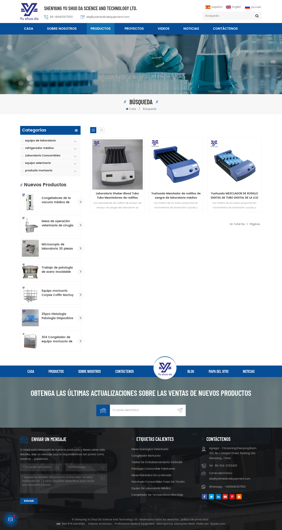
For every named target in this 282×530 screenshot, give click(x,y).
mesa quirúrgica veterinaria (149, 449)
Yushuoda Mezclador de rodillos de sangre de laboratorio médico (176, 195)
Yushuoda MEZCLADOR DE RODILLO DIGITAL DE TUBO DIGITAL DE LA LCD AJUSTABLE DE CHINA (234, 195)
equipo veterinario (38, 163)
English (236, 7)
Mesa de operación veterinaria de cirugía (57, 223)
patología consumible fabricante (153, 469)
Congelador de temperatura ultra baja (157, 495)
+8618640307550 (235, 487)
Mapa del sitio (218, 371)
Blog (190, 371)
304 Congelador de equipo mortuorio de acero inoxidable (57, 339)
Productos (101, 28)
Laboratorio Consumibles (42, 155)
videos (164, 28)
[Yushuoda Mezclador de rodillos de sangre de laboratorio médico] (176, 164)
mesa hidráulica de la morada (151, 475)
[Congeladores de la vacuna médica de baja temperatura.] (30, 201)
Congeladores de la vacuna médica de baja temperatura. (56, 200)
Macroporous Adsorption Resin (176, 524)
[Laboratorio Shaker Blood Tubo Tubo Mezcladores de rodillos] (117, 164)
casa (30, 371)
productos (56, 371)
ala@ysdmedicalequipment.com (107, 17)
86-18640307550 (61, 17)
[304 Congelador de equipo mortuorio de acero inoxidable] (30, 341)
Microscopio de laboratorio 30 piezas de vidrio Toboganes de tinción (57, 246)
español (217, 7)
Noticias (191, 28)
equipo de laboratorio (40, 140)
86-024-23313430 (226, 466)
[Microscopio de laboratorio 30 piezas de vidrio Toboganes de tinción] (30, 248)
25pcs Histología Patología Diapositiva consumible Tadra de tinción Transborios (57, 316)
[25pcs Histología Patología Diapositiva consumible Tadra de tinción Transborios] (30, 317)
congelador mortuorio (146, 456)
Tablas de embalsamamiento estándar (156, 462)
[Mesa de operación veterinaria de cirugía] (30, 225)
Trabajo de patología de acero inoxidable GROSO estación (57, 270)
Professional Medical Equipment (134, 524)
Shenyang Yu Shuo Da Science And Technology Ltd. (90, 8)
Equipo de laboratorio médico (151, 488)
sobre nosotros (62, 28)
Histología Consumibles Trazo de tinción (158, 482)
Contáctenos (225, 28)
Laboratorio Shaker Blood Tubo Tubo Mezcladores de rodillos (117, 195)
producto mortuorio (38, 170)
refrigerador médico (39, 148)
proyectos (134, 28)
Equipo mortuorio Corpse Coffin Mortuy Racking (57, 293)
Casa (28, 28)
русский (256, 7)
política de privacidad (194, 520)
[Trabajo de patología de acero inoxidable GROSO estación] (30, 271)
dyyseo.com (217, 524)
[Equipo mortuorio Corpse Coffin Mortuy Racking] (30, 294)
